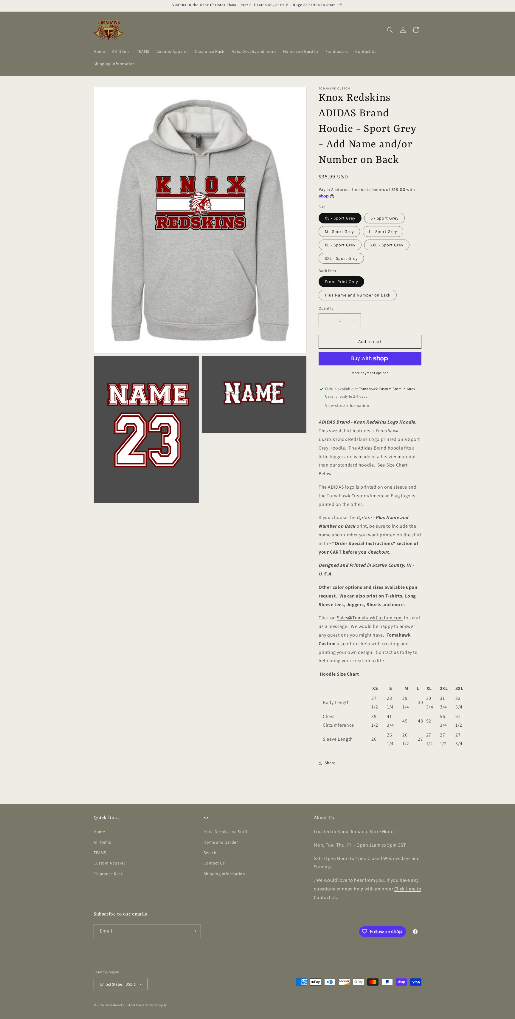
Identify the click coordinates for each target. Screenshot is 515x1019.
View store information (347, 405)
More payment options (370, 372)
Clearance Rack (108, 873)
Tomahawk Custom (121, 1005)
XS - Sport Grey (340, 218)
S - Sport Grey (384, 218)
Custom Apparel (109, 863)
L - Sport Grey (383, 231)
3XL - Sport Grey (341, 258)
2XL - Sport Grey (386, 245)
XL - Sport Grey (340, 245)
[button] (389, 29)
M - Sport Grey (339, 231)
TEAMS (100, 853)
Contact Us (214, 863)
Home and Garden (221, 842)
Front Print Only (341, 281)
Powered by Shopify (151, 1005)
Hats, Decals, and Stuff (225, 831)
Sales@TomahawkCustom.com (370, 618)
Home (99, 831)
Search (210, 853)
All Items (102, 842)
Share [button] (330, 762)
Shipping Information (224, 873)
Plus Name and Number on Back (357, 295)
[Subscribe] (194, 931)
